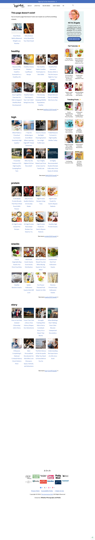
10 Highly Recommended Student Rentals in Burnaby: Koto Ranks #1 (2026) (53, 166)
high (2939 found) (51, 175)
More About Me (74, 39)
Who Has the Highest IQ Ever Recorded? (29, 163)
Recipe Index (46, 5)
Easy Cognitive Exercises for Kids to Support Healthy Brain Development (17, 100)
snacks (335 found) (51, 297)
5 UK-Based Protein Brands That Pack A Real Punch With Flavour (17, 204)
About (30, 5)
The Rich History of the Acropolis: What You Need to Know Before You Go (41, 356)
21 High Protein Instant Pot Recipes (17, 226)
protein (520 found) (50, 236)
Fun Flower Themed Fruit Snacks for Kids (41, 287)
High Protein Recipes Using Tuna (40, 201)
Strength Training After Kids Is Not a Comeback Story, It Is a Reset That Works (40, 327)
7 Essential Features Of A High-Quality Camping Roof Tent (16, 166)
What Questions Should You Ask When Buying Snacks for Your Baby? (41, 264)
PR (63, 5)
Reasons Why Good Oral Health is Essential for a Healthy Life (16, 72)
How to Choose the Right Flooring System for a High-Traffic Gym (41, 138)
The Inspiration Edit (47, 494)
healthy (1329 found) (50, 109)
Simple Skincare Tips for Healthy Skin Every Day (53, 97)
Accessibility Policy (47, 491)
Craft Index (56, 5)
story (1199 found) (51, 370)
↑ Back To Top (59, 491)
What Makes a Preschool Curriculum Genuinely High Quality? (17, 138)
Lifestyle (37, 5)
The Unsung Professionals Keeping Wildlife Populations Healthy (41, 100)
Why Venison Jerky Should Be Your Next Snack (29, 38)
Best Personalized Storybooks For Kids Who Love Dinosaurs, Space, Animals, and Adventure (29, 358)
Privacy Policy (35, 491)
